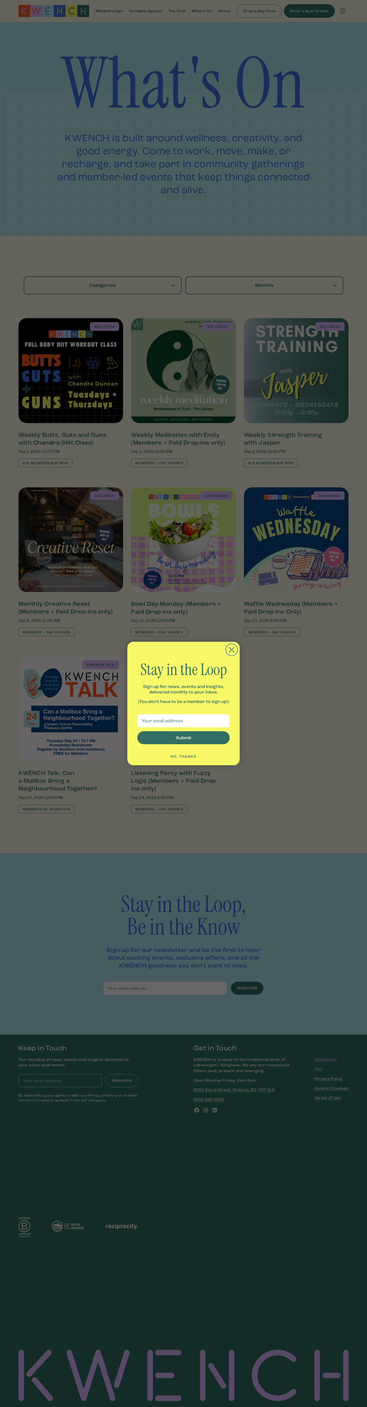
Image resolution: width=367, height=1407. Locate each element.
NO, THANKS (183, 756)
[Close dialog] (232, 650)
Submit (183, 737)
